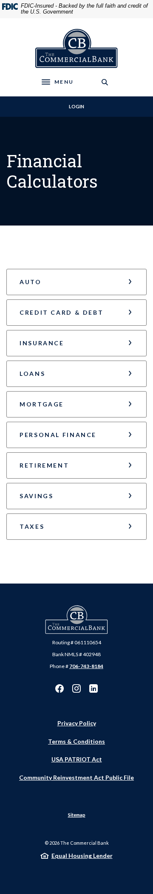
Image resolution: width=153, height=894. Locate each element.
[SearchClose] (105, 82)
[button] (76, 282)
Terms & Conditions (76, 741)
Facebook (59, 688)
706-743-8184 (86, 666)
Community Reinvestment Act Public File (76, 777)
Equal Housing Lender (82, 855)
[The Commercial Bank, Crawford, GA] (76, 48)
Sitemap (76, 815)
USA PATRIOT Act (76, 759)
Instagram (76, 688)
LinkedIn (93, 688)
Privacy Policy (76, 723)
